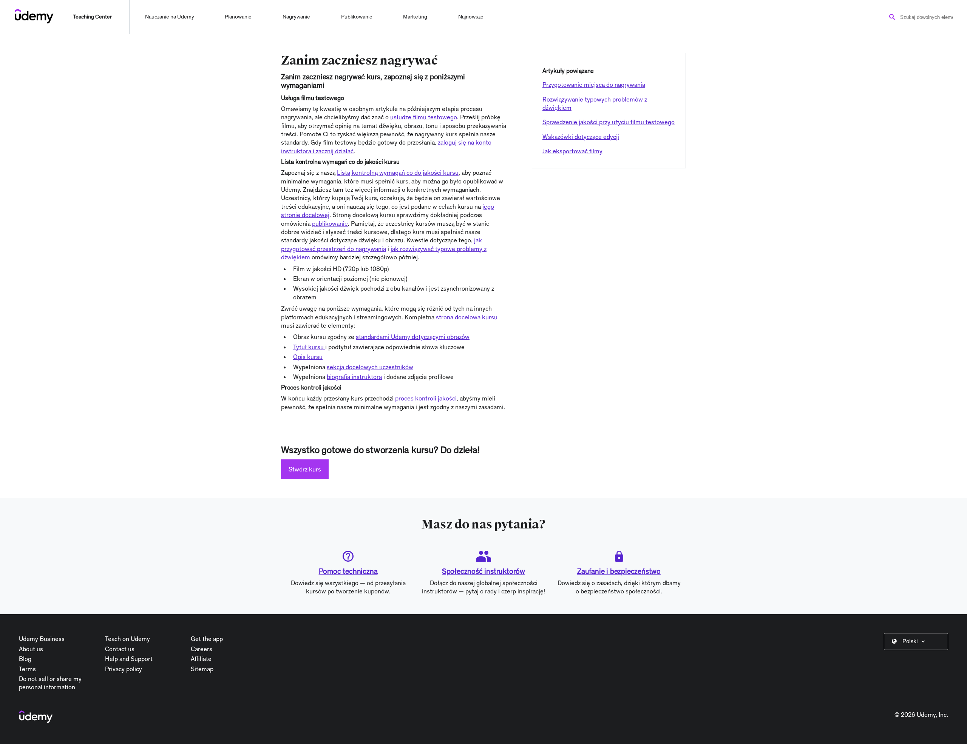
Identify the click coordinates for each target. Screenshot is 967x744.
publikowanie (330, 223)
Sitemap (202, 669)
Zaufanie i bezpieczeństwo (619, 571)
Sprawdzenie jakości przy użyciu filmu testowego (608, 122)
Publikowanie (356, 16)
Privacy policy (123, 669)
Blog (25, 658)
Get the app (207, 638)
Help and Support (129, 658)
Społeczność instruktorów (483, 571)
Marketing (415, 16)
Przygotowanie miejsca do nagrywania (593, 84)
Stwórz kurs (305, 469)
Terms (27, 669)
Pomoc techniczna (348, 571)
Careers (201, 649)
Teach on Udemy (127, 638)
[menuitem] (917, 641)
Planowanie (238, 16)
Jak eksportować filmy (572, 151)
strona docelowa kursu (466, 317)
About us (31, 649)
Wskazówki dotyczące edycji (580, 136)
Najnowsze (471, 16)
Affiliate (201, 658)
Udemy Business (42, 638)
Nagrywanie (296, 16)
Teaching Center (92, 16)
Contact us (119, 649)
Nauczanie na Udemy (169, 16)
